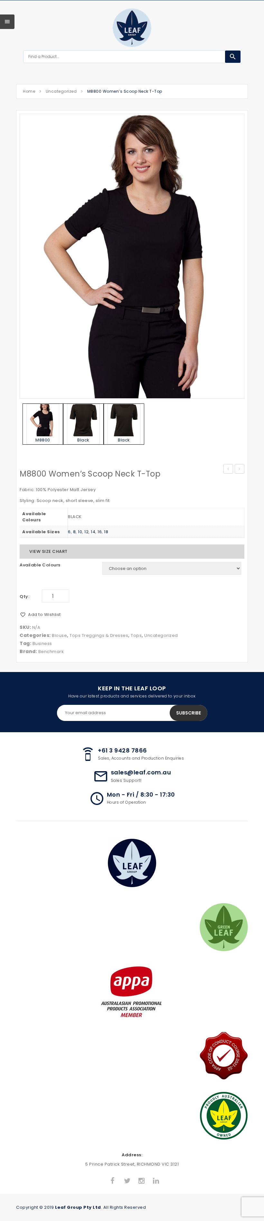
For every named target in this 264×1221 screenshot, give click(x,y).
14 (93, 532)
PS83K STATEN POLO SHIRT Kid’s (239, 469)
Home (29, 91)
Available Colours (40, 565)
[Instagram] (141, 1181)
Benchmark (51, 651)
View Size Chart (48, 551)
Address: (132, 1155)
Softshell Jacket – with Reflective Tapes (228, 469)
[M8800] (132, 256)
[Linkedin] (156, 1181)
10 (80, 532)
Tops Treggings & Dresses (99, 635)
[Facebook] (112, 1181)
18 (106, 532)
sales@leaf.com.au (141, 772)
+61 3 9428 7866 (122, 750)
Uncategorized (61, 91)
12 (86, 532)
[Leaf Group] (132, 27)
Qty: (24, 596)
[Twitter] (127, 1181)
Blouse (59, 635)
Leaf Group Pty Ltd (78, 1207)
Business (42, 643)
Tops (136, 635)
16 (100, 532)
